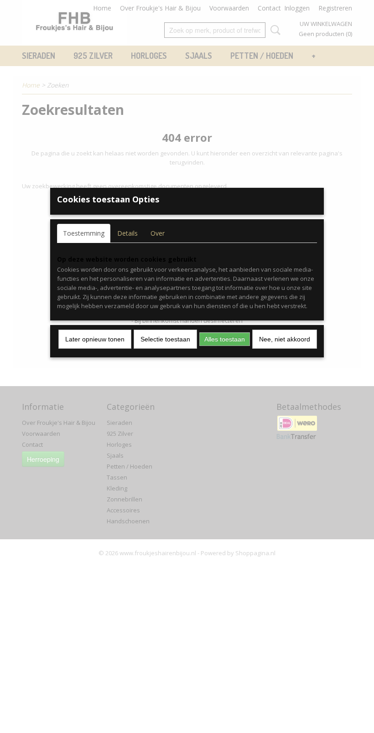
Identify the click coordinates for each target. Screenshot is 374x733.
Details (127, 233)
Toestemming (83, 233)
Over (158, 233)
